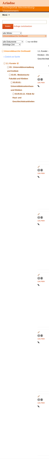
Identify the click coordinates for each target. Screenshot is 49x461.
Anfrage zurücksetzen (23, 26)
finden (7, 26)
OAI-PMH (41, 83)
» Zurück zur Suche (12, 57)
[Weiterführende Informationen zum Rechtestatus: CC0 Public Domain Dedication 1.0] (40, 79)
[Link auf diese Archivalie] (39, 86)
